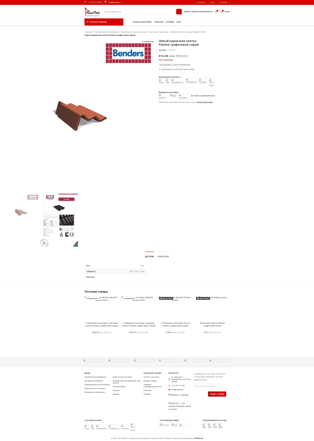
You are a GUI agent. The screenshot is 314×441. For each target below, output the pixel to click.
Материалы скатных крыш (133, 32)
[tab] (149, 255)
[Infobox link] (93, 2)
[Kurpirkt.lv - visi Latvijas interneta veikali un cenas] (180, 406)
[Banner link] (94, 362)
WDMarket (198, 438)
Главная (88, 32)
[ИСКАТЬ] (179, 11)
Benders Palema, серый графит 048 (188, 32)
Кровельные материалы (106, 32)
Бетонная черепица (158, 32)
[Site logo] (92, 11)
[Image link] (204, 425)
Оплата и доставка (205, 102)
